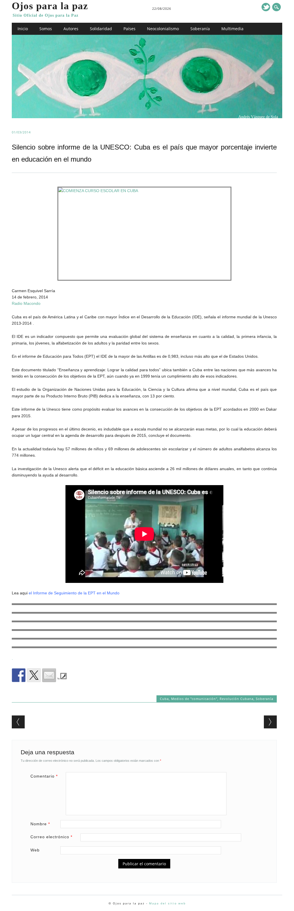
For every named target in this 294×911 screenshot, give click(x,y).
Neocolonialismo (163, 28)
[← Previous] (18, 721)
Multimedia (232, 28)
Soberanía (200, 28)
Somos (45, 28)
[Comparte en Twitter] (34, 675)
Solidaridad (101, 28)
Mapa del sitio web (167, 903)
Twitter (266, 7)
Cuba (164, 698)
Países (129, 28)
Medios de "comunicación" (194, 698)
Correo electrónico (51, 837)
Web (35, 850)
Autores (70, 28)
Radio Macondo (26, 303)
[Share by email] (49, 675)
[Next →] (270, 721)
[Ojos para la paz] (147, 116)
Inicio (23, 28)
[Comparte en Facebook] (19, 675)
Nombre (40, 824)
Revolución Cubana (237, 698)
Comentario (44, 776)
